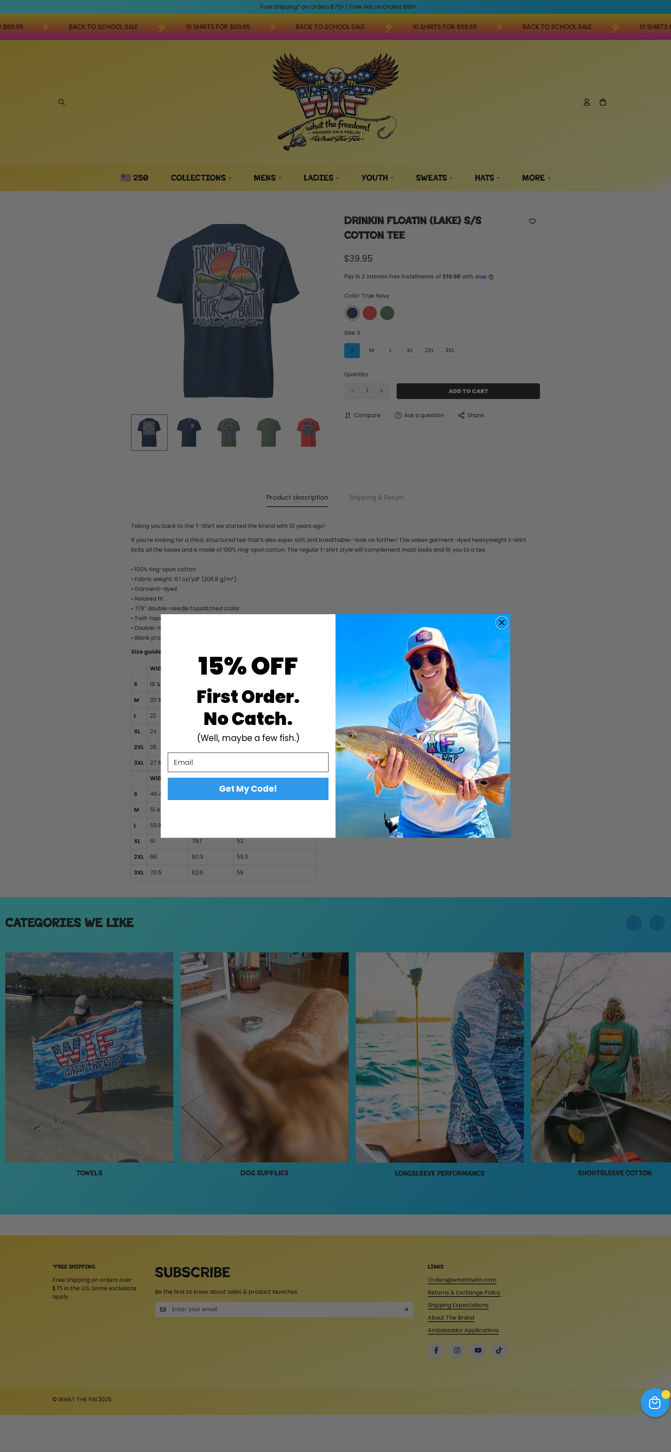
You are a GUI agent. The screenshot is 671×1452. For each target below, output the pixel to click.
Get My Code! (248, 788)
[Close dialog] (501, 622)
